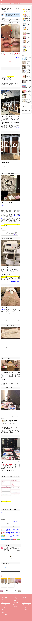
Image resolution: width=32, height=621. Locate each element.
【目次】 (10, 61)
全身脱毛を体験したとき (5, 516)
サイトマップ (25, 609)
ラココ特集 (3, 609)
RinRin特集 (3, 607)
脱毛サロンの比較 (15, 604)
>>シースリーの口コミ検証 (15, 354)
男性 (8, 567)
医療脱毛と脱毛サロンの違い (5, 205)
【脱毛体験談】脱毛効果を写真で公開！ (16, 600)
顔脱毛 (18, 310)
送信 (10, 571)
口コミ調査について (26, 604)
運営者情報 (24, 597)
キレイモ (2, 218)
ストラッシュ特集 (4, 602)
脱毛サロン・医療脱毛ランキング (16, 602)
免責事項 (24, 607)
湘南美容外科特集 (4, 612)
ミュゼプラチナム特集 (5, 597)
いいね (18, 550)
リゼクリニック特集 (4, 614)
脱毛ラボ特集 (3, 599)
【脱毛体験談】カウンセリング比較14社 (16, 598)
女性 (6, 567)
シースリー (17, 20)
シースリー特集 (4, 604)
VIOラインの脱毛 (3, 309)
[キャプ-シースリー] (4, 512)
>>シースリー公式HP (16, 57)
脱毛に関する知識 (15, 606)
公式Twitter (24, 602)
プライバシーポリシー (26, 599)
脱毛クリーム (5, 128)
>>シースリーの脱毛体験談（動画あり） (13, 281)
